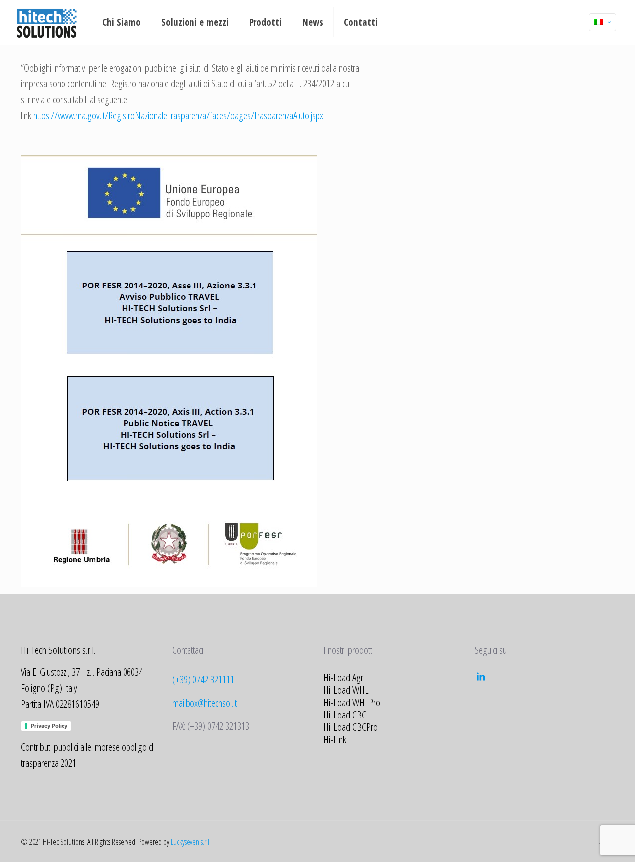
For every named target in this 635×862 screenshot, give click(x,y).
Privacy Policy (49, 725)
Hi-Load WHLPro (351, 702)
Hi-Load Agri (344, 677)
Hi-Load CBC (344, 714)
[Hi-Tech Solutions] (46, 22)
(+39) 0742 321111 (203, 679)
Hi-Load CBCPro (350, 727)
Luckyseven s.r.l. (191, 841)
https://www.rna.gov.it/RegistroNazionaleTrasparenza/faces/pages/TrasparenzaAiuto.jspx (178, 115)
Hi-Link (334, 739)
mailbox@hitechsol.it (204, 703)
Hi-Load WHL (346, 690)
